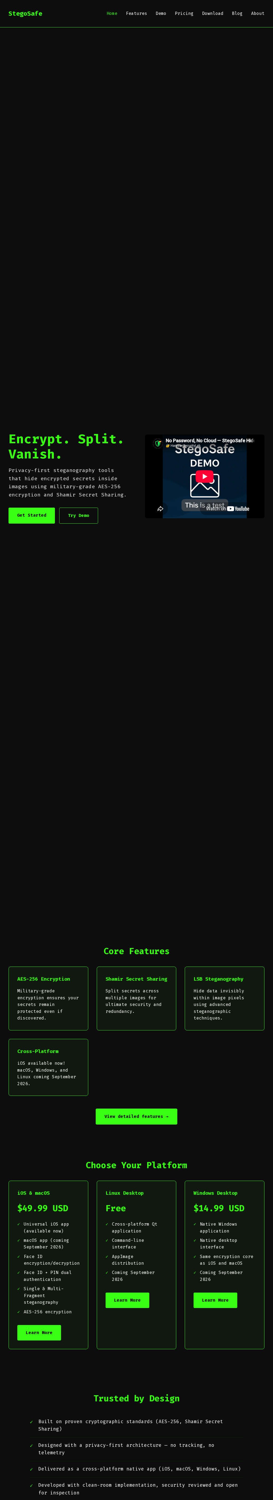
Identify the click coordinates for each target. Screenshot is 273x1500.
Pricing (184, 13)
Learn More (39, 1332)
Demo (161, 13)
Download (212, 13)
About (257, 13)
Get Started (31, 515)
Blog (237, 13)
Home (112, 13)
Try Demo (78, 515)
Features (136, 13)
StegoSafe (25, 13)
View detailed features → (136, 1116)
